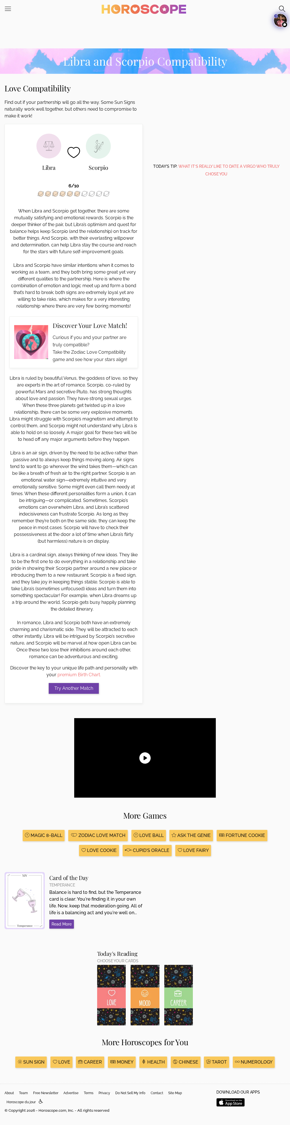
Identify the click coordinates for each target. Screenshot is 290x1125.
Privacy (104, 1093)
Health (155, 1062)
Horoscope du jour (21, 1102)
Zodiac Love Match (101, 835)
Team (23, 1093)
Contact (157, 1093)
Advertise (70, 1093)
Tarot (219, 1062)
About (9, 1093)
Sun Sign (33, 1062)
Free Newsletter (45, 1093)
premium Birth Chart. (79, 674)
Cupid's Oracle (150, 850)
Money (124, 1062)
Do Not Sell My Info (130, 1093)
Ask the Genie (193, 835)
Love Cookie (101, 850)
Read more (62, 924)
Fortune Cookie (245, 835)
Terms (88, 1093)
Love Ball (151, 835)
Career (92, 1062)
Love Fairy (195, 850)
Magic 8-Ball (45, 835)
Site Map (175, 1093)
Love (63, 1062)
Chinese (188, 1062)
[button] (41, 1101)
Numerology (256, 1062)
